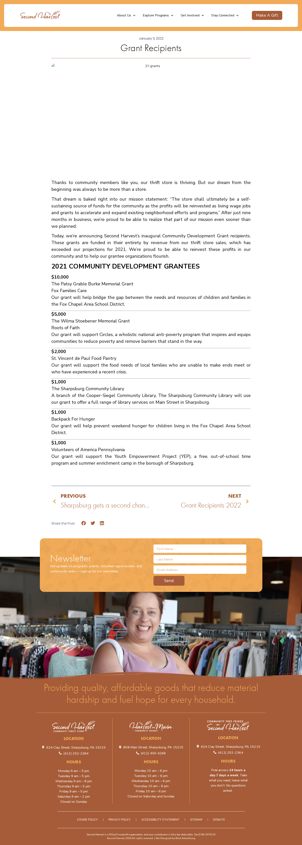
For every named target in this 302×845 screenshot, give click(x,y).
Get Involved (190, 15)
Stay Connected (222, 15)
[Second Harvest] (40, 15)
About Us (124, 15)
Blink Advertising (185, 838)
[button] (83, 523)
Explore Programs (156, 15)
